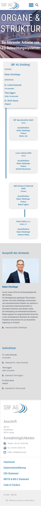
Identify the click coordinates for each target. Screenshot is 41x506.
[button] (31, 5)
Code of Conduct (12, 484)
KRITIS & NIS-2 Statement (16, 479)
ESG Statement (11, 473)
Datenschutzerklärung (15, 467)
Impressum (9, 461)
